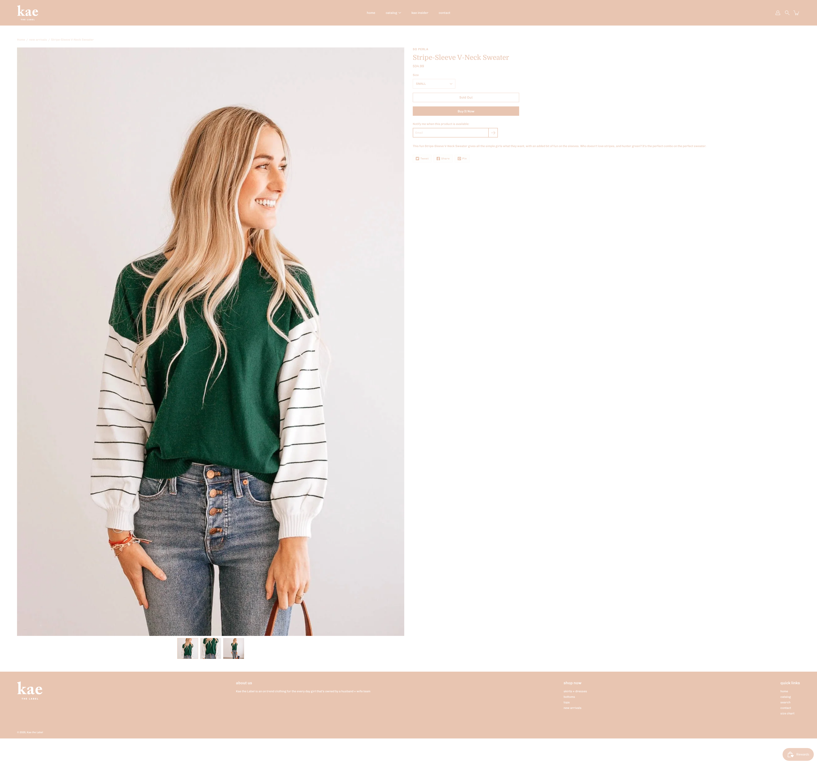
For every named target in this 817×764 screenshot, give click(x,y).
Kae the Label (35, 732)
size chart (787, 713)
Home (21, 39)
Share (445, 158)
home (371, 13)
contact (444, 13)
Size (416, 75)
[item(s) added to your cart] (796, 12)
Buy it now (466, 111)
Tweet (424, 158)
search (785, 702)
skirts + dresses (575, 691)
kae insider (419, 13)
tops (567, 702)
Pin (464, 158)
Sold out (466, 97)
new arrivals (38, 39)
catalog (391, 13)
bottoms (569, 697)
